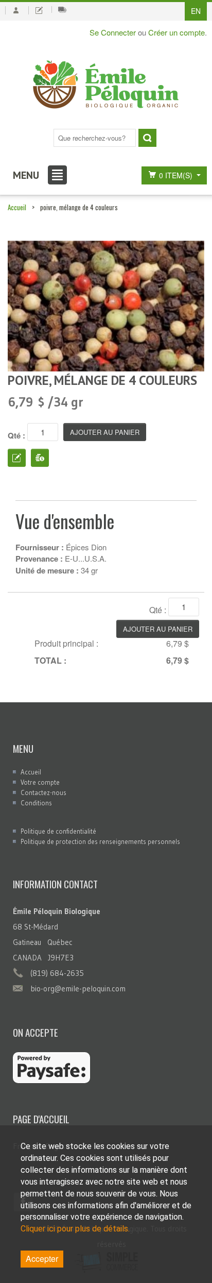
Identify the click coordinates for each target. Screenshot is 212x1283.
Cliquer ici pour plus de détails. (75, 1229)
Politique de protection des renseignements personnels (100, 841)
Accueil (17, 207)
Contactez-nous (43, 792)
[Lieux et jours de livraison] (62, 9)
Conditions (36, 803)
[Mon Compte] (15, 10)
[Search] (147, 138)
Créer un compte (176, 32)
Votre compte (40, 782)
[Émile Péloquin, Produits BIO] (106, 85)
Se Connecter (113, 32)
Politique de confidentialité (58, 831)
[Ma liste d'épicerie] (38, 10)
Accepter (42, 1258)
